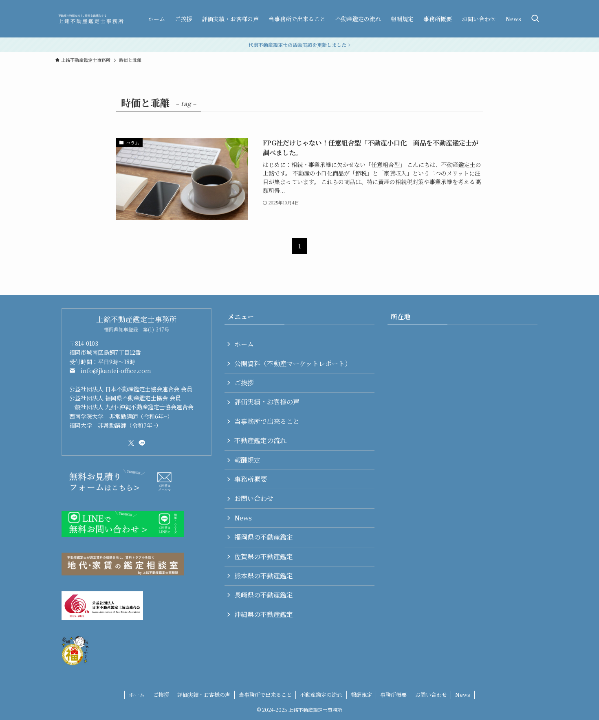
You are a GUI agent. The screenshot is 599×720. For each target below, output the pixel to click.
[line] (142, 443)
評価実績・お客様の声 (267, 401)
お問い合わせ (253, 498)
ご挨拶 (244, 382)
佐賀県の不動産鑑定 (263, 556)
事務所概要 (250, 479)
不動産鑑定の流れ (260, 440)
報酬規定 (247, 460)
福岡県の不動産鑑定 (263, 537)
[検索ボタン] (535, 18)
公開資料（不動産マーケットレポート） (292, 363)
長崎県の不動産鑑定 (263, 594)
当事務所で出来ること (267, 421)
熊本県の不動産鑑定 (263, 575)
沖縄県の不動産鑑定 (263, 614)
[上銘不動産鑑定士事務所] (91, 19)
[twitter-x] (131, 443)
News (243, 517)
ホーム (244, 344)
